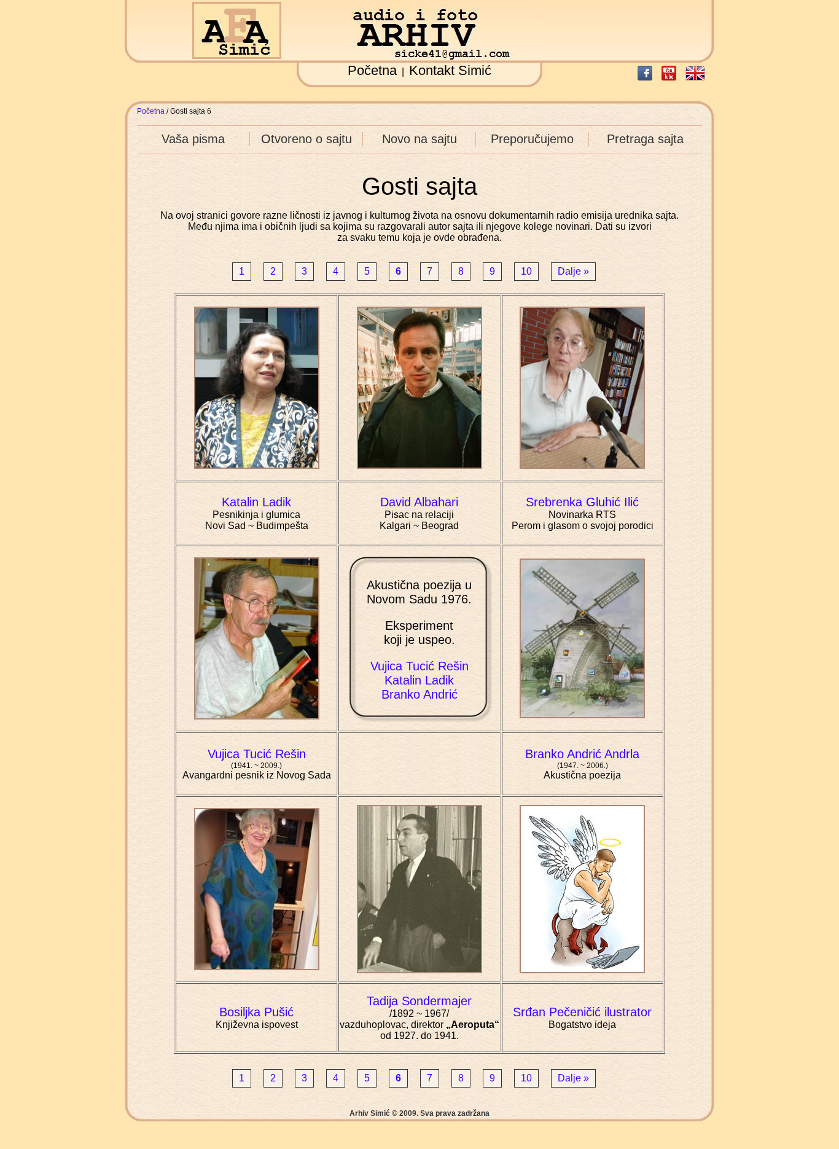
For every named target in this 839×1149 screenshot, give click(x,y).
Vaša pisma (193, 139)
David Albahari (419, 502)
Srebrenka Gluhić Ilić (582, 502)
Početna (372, 70)
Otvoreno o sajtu (306, 139)
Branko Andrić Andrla (582, 754)
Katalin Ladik (256, 502)
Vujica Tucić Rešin (419, 666)
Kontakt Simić (450, 70)
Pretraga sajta (645, 139)
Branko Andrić (419, 694)
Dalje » (573, 271)
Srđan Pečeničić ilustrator (582, 1012)
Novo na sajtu (419, 139)
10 (526, 271)
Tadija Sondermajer (419, 1001)
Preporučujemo (532, 139)
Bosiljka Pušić (256, 1012)
